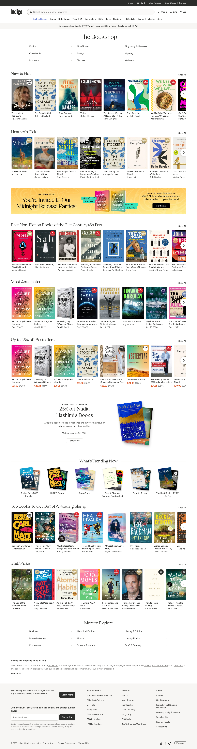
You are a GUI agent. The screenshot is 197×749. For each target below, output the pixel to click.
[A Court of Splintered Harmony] (22, 303)
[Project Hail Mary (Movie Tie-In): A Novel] (45, 527)
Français (182, 3)
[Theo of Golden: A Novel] (137, 153)
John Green (177, 270)
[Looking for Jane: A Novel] (111, 584)
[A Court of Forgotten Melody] (44, 303)
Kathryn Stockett (42, 116)
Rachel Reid (87, 551)
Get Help (91, 705)
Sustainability (162, 717)
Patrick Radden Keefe (90, 177)
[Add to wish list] (29, 107)
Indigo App (126, 714)
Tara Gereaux (63, 177)
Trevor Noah (131, 270)
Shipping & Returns (95, 700)
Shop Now (74, 440)
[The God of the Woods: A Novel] (22, 584)
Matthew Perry (128, 608)
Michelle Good (133, 116)
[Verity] (91, 95)
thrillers (147, 665)
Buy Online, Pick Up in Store (133, 724)
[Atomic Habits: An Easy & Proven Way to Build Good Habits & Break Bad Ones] (67, 584)
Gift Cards (141, 3)
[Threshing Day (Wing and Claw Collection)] (65, 303)
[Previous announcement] (47, 26)
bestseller (53, 665)
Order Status (170, 3)
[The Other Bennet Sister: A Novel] (44, 153)
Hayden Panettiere (20, 119)
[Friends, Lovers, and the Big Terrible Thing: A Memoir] (132, 584)
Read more (16, 673)
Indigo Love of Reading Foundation (166, 706)
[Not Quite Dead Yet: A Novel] (44, 584)
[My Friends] (141, 527)
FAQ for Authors (94, 719)
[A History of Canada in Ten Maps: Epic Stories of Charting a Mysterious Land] (91, 246)
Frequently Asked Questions (99, 695)
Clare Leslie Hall (161, 551)
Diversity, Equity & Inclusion (168, 712)
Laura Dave (171, 608)
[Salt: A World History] (45, 246)
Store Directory (128, 709)
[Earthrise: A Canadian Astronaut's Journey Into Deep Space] (87, 303)
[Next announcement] (150, 26)
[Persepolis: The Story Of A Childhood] (22, 246)
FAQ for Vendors (94, 724)
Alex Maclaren (157, 119)
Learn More (67, 694)
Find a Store (92, 709)
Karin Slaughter (110, 119)
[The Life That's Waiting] (154, 584)
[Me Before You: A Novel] (90, 584)
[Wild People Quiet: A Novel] (67, 153)
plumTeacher (127, 705)
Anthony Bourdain (66, 270)
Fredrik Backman (138, 549)
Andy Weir (39, 551)
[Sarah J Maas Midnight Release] (98, 201)
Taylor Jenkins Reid (113, 551)
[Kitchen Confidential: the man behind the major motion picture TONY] (68, 246)
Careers (159, 695)
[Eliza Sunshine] (138, 95)
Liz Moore (16, 608)
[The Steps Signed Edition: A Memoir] (110, 303)
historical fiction (160, 665)
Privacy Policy (48, 743)
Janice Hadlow (41, 177)
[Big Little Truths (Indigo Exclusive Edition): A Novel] (156, 303)
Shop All (182, 74)
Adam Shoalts (87, 270)
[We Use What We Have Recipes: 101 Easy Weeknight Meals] (163, 95)
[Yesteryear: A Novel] (138, 361)
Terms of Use (83, 743)
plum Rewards (155, 3)
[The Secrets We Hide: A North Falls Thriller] (114, 95)
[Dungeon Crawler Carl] (22, 527)
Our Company (162, 700)
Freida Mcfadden (66, 116)
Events (130, 3)
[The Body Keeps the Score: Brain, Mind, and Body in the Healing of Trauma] (113, 246)
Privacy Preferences (66, 743)
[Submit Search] (30, 12)
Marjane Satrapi (19, 270)
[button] (39, 20)
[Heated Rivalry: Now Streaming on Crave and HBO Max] (92, 527)
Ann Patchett (17, 174)
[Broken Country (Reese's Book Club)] (164, 527)
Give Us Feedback (95, 714)
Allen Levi (131, 177)
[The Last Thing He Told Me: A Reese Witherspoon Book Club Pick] (176, 584)
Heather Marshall (110, 608)
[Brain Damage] (68, 95)
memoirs (178, 665)
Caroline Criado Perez (158, 270)
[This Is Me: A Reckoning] (22, 95)
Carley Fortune (63, 551)
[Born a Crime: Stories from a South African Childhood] (136, 246)
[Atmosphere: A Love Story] (116, 527)
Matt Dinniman (18, 549)
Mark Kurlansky (42, 267)
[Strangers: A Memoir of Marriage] (160, 153)
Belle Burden (155, 177)
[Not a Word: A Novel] (133, 303)
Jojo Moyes (85, 608)
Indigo (20, 743)
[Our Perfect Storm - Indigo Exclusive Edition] (68, 527)
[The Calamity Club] (46, 95)
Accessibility (161, 726)
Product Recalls (163, 722)
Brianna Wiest (151, 608)
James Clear (62, 608)
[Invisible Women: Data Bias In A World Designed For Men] (159, 246)
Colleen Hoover (87, 116)
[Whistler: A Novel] (22, 153)
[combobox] (92, 12)
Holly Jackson (40, 608)
